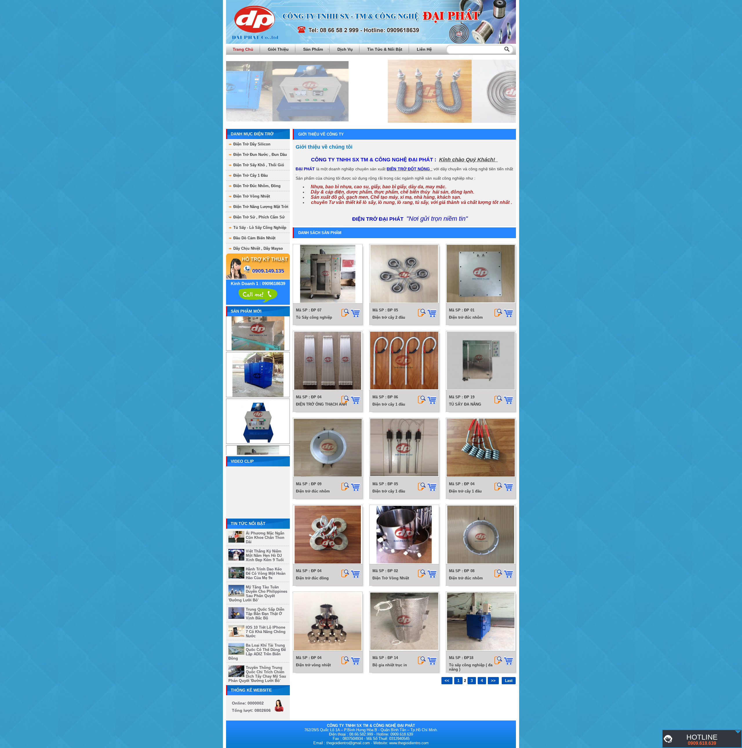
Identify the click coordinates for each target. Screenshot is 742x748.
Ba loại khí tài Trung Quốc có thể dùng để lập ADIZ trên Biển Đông (257, 652)
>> (493, 680)
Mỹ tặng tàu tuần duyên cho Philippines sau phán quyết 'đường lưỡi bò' (257, 593)
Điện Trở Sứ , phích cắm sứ (259, 217)
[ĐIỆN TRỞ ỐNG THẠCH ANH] (327, 361)
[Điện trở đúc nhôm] (480, 274)
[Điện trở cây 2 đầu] (404, 274)
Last (508, 680)
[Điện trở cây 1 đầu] (404, 361)
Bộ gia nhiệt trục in (389, 665)
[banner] (371, 42)
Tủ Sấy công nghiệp (314, 317)
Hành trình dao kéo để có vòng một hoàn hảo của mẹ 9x (265, 573)
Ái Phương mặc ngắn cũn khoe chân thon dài (265, 537)
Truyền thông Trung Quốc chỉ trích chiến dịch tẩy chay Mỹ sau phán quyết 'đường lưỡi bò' (257, 674)
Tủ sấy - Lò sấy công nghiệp (259, 227)
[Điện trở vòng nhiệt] (327, 621)
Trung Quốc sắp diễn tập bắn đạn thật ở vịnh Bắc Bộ (265, 613)
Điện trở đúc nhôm (466, 317)
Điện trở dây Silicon (251, 144)
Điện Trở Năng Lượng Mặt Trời (260, 207)
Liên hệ (424, 49)
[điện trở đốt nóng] (738, 731)
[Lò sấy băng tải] (258, 406)
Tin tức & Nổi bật (384, 49)
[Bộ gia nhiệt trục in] (404, 621)
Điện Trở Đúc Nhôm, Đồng (257, 186)
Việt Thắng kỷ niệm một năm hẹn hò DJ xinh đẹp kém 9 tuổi (265, 555)
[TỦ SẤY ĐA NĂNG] (480, 361)
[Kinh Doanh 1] (258, 294)
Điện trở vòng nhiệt (313, 665)
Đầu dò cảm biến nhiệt (254, 238)
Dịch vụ (345, 49)
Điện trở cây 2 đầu (388, 317)
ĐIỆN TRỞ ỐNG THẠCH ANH (321, 404)
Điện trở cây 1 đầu (388, 404)
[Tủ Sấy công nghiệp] (258, 453)
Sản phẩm (313, 49)
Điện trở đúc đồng (312, 578)
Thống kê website (251, 690)
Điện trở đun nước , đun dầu (260, 154)
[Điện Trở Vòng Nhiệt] (404, 534)
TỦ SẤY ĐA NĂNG (465, 404)
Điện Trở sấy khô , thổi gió (258, 165)
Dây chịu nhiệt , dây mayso (258, 248)
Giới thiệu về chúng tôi (324, 147)
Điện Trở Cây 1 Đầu (250, 175)
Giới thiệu (278, 49)
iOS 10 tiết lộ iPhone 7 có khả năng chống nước (265, 631)
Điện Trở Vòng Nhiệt (251, 196)
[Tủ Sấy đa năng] (257, 360)
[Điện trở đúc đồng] (327, 534)
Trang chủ (243, 49)
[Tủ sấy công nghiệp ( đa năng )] (480, 621)
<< (447, 680)
